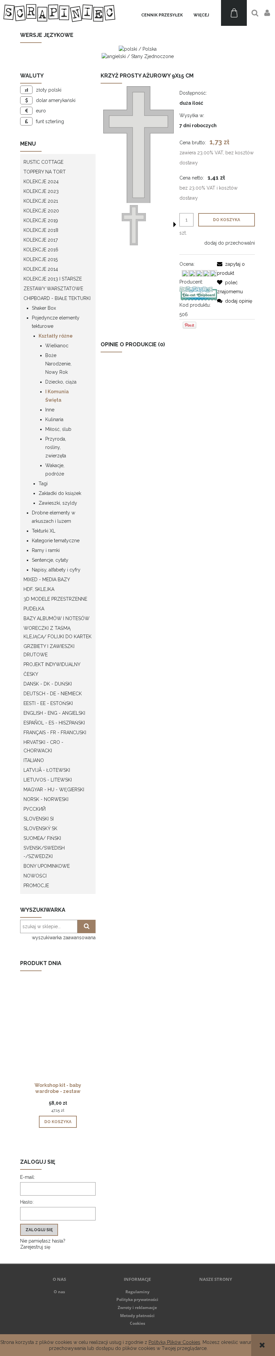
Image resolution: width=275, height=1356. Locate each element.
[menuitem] (162, 15)
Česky (30, 674)
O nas (59, 1292)
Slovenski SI (38, 818)
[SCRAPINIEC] (198, 293)
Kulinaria (54, 419)
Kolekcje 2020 (41, 210)
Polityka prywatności (137, 1299)
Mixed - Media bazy (46, 579)
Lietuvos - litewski (47, 780)
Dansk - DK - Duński (47, 684)
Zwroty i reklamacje (137, 1307)
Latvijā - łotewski (46, 770)
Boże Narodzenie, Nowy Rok (58, 364)
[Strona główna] (59, 13)
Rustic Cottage (43, 162)
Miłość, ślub (58, 429)
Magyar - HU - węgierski (53, 789)
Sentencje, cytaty (50, 560)
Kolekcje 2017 (40, 240)
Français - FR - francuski (54, 732)
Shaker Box (44, 308)
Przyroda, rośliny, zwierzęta (55, 447)
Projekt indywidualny (51, 664)
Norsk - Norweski (45, 799)
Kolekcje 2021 (40, 201)
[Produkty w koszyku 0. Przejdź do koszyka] (234, 13)
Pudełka (33, 608)
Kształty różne (56, 336)
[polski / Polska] (138, 48)
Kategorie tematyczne (55, 540)
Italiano (33, 760)
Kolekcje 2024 (41, 181)
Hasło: (27, 1202)
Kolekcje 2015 (40, 259)
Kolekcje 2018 (40, 230)
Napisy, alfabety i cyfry (56, 569)
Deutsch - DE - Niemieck (52, 693)
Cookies (137, 1323)
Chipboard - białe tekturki (57, 298)
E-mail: (27, 1177)
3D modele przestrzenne (55, 599)
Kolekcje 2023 (41, 191)
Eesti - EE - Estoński (48, 703)
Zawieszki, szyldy (58, 503)
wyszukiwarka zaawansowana (64, 937)
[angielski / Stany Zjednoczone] (138, 55)
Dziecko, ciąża (60, 382)
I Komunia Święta (57, 396)
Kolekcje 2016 (40, 249)
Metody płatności (137, 1315)
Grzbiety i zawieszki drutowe (48, 650)
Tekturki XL (43, 531)
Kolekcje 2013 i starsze (52, 279)
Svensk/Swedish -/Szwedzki (44, 852)
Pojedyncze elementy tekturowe (55, 322)
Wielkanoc (56, 345)
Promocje (36, 885)
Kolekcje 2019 (40, 220)
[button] (174, 224)
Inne (49, 409)
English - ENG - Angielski (54, 713)
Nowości (35, 875)
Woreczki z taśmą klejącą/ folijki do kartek (57, 632)
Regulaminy (137, 1292)
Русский (34, 809)
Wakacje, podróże (54, 469)
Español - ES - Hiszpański (54, 722)
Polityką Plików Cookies (174, 1342)
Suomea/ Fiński (42, 838)
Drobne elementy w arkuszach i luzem (53, 517)
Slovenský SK (40, 828)
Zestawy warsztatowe (53, 288)
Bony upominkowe (46, 866)
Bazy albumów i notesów (56, 618)
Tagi (43, 483)
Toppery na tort (44, 171)
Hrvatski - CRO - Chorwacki (43, 746)
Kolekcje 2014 (40, 269)
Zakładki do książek (60, 493)
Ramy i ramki (46, 550)
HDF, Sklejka (38, 589)
